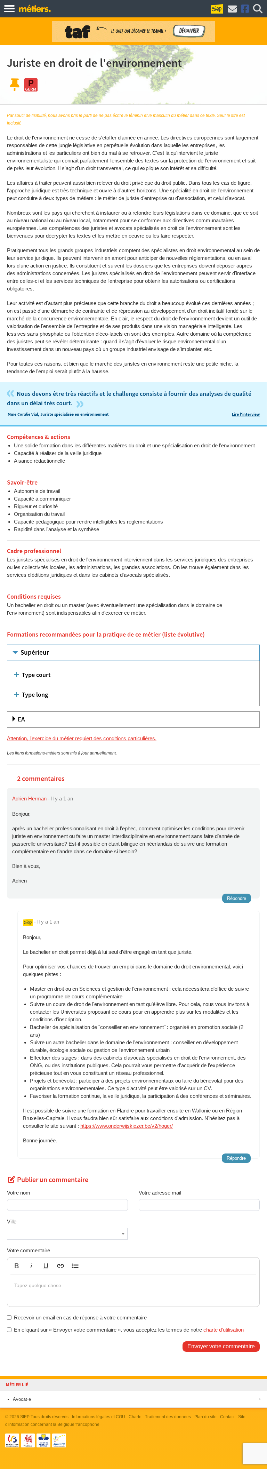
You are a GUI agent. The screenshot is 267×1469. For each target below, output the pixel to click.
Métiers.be (34, 8)
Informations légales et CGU (98, 1416)
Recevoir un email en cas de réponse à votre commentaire (80, 1317)
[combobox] (67, 1234)
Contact (227, 1416)
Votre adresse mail (160, 1193)
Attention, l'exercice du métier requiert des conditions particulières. (81, 738)
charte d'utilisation (223, 1330)
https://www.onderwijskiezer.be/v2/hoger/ (126, 1126)
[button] (16, 1266)
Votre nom (18, 1193)
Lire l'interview (246, 414)
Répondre (236, 898)
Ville (11, 1221)
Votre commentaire (28, 1250)
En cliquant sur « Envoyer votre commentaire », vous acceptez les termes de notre (129, 1330)
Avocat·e (22, 1399)
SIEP (25, 1416)
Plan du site (205, 1416)
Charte (135, 1416)
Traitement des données (168, 1416)
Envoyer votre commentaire (221, 1346)
